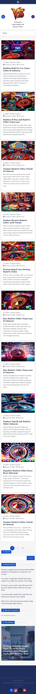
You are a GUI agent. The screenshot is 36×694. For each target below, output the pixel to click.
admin (7, 62)
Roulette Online (15, 62)
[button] (30, 622)
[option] (18, 643)
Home (5, 33)
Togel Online (8, 642)
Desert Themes (18, 685)
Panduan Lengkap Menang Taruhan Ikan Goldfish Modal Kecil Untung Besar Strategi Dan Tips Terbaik (17, 572)
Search (7, 552)
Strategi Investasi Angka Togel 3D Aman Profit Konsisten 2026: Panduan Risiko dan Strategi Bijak (16, 588)
